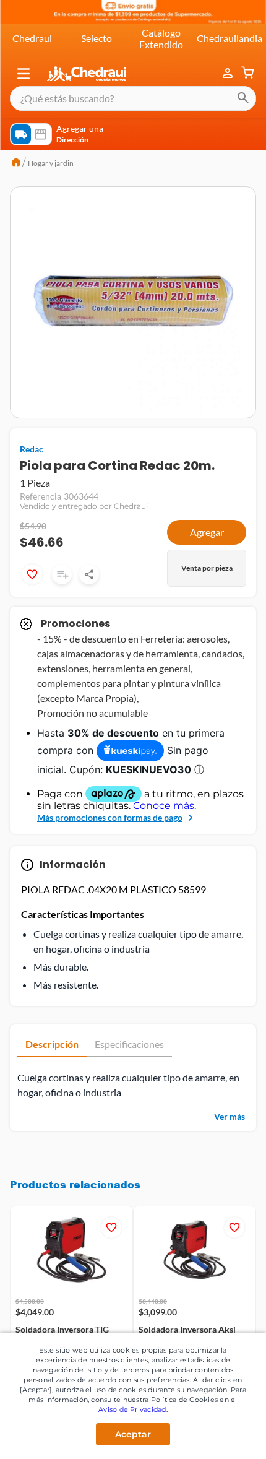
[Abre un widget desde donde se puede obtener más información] (216, 1433)
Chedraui (32, 38)
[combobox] (133, 98)
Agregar (207, 532)
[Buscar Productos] (243, 98)
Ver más (229, 1116)
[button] (23, 73)
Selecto (96, 38)
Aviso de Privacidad (132, 1409)
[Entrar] (229, 73)
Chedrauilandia (229, 38)
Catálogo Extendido (161, 38)
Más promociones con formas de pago (109, 817)
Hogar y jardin (51, 163)
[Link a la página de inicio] (16, 163)
